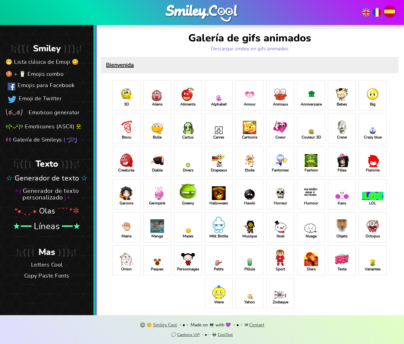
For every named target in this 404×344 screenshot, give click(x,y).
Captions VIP (188, 335)
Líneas (47, 226)
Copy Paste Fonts (47, 276)
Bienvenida (120, 65)
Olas (47, 211)
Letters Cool (47, 265)
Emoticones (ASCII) (49, 126)
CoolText (225, 335)
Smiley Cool (165, 325)
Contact (256, 325)
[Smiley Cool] (202, 23)
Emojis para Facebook (46, 85)
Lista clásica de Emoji (42, 62)
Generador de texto (47, 178)
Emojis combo (45, 74)
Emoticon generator (54, 112)
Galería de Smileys (37, 140)
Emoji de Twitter (40, 98)
